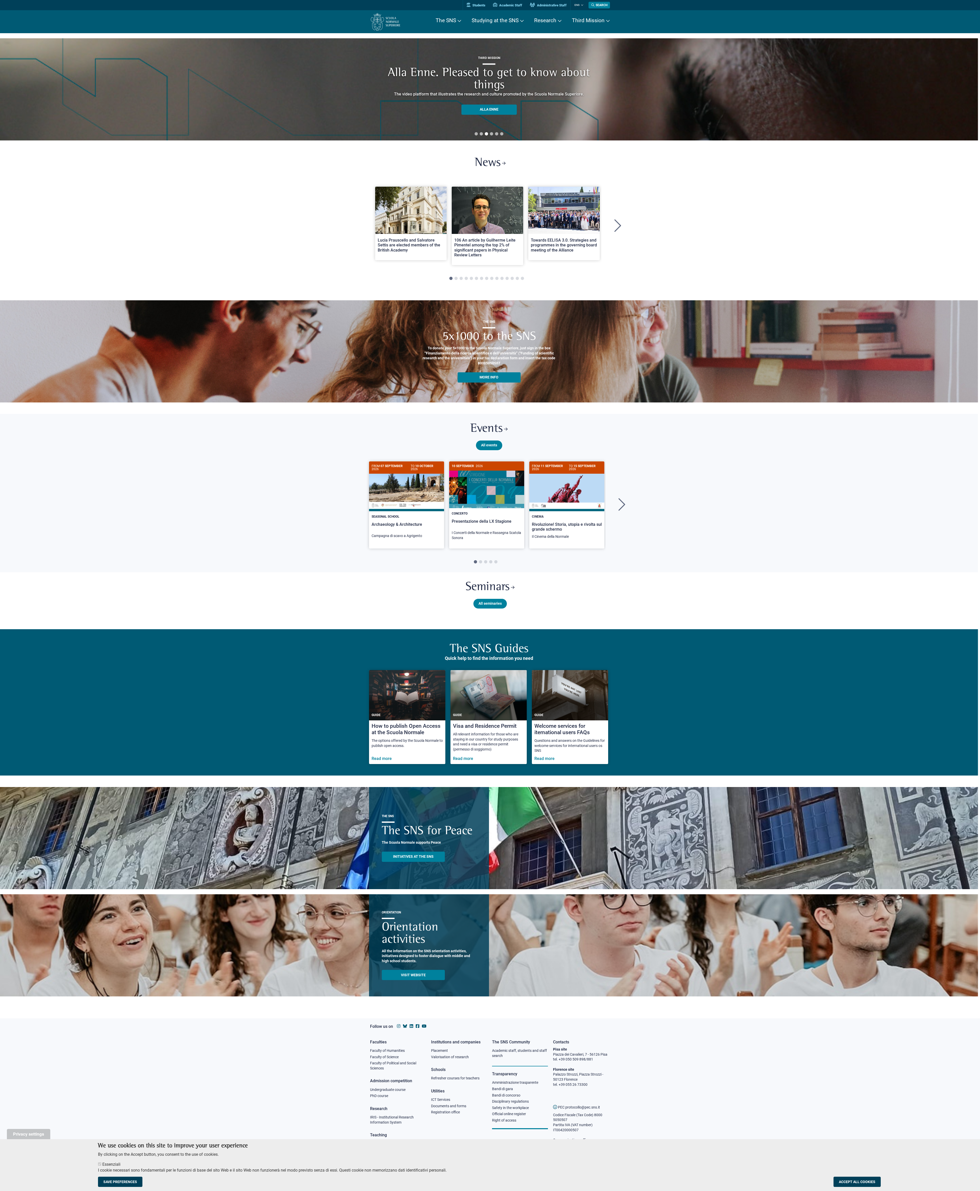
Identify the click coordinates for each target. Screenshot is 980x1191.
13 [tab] (512, 278)
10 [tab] (496, 278)
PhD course (379, 1096)
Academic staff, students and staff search (519, 1053)
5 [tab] (496, 134)
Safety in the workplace (510, 1108)
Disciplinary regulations (510, 1101)
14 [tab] (517, 278)
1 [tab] (476, 134)
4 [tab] (491, 134)
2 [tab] (481, 134)
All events (489, 445)
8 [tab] (486, 278)
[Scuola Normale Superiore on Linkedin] (411, 1026)
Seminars (487, 587)
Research (545, 20)
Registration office (445, 1112)
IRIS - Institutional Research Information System (392, 1119)
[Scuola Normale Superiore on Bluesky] (405, 1026)
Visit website (413, 975)
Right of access (504, 1120)
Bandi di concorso (506, 1095)
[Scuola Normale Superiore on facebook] (417, 1026)
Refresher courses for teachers (455, 1078)
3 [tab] (486, 134)
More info (489, 377)
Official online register (509, 1114)
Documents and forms (448, 1106)
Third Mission (588, 20)
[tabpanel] (489, 89)
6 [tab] (501, 134)
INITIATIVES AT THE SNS (413, 856)
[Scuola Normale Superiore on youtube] (424, 1026)
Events (486, 429)
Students (478, 5)
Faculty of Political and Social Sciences (393, 1065)
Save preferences (120, 1182)
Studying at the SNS (495, 20)
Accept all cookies (857, 1182)
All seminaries (490, 603)
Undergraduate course (388, 1090)
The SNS (446, 20)
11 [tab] (502, 278)
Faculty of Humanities (387, 1051)
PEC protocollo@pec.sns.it (578, 1107)
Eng (577, 5)
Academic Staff (510, 5)
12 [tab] (507, 278)
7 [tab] (481, 278)
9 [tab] (491, 278)
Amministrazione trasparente (515, 1082)
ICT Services (440, 1100)
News (488, 163)
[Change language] (581, 5)
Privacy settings (28, 1134)
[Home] (385, 22)
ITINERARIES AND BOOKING (489, 113)
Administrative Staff (551, 5)
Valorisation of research (450, 1057)
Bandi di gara (502, 1089)
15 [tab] (522, 278)
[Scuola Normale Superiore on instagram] (398, 1026)
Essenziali (111, 1164)
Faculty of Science (384, 1057)
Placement (439, 1051)
